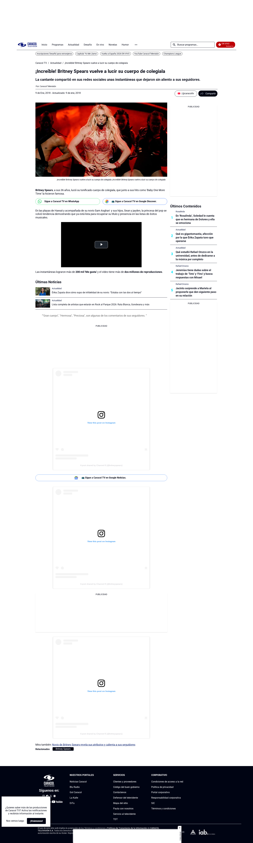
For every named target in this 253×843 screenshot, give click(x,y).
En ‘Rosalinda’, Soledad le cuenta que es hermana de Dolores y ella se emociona (195, 219)
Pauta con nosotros (123, 808)
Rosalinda (180, 211)
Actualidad (55, 63)
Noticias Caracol (78, 781)
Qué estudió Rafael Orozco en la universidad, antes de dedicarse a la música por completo (195, 255)
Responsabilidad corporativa (166, 797)
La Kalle (74, 797)
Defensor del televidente (125, 797)
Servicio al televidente (124, 813)
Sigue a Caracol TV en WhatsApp (61, 201)
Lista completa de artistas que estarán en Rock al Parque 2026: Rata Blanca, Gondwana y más (100, 304)
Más (136, 45)
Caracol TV (41, 63)
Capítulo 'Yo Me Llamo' (87, 54)
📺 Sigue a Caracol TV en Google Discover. (134, 201)
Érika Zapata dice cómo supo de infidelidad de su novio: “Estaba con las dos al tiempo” (97, 292)
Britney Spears (63, 748)
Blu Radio (75, 787)
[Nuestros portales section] (95, 775)
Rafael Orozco (182, 266)
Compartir (210, 93)
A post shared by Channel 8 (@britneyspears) (101, 465)
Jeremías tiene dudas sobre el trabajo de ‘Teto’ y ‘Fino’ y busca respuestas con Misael (194, 274)
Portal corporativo (160, 792)
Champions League (172, 54)
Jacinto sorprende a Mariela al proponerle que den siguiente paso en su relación (196, 292)
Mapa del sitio (120, 803)
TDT (115, 819)
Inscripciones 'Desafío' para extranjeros (54, 54)
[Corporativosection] (182, 775)
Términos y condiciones (163, 808)
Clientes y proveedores (124, 781)
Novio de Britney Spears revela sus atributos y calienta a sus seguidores (93, 744)
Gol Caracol (76, 792)
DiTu (72, 803)
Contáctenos (119, 792)
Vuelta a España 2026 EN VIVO (115, 54)
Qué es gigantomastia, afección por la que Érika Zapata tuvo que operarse (194, 237)
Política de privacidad (162, 787)
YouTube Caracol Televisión (146, 54)
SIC (153, 803)
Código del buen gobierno (126, 787)
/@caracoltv (187, 93)
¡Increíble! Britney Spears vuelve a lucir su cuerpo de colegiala (96, 63)
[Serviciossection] (139, 775)
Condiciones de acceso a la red (167, 781)
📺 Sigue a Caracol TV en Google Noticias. (104, 477)
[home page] (27, 44)
